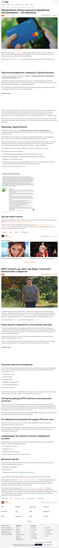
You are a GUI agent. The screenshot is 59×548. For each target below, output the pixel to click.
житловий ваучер (40, 498)
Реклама (18, 532)
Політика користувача (6, 527)
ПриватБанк (4, 232)
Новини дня (18, 516)
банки (11, 232)
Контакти (18, 531)
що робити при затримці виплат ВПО (28, 480)
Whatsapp (34, 538)
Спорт (22, 4)
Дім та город (33, 506)
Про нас (18, 527)
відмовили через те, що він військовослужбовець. (19, 222)
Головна (2, 7)
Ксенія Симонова (9, 237)
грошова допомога (30, 498)
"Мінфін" (17, 59)
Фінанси (7, 7)
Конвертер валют (20, 539)
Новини (8, 4)
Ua (53, 1)
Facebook (34, 536)
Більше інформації (48, 544)
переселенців (29, 315)
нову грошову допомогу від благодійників (34, 488)
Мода (2, 516)
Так (38, 544)
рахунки (16, 232)
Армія (13, 4)
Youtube (34, 527)
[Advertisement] (22, 65)
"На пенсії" (37, 320)
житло (11, 498)
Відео (32, 4)
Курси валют (19, 538)
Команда (18, 536)
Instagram (34, 533)
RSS (47, 536)
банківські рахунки (24, 232)
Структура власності (20, 534)
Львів (31, 511)
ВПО (23, 498)
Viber (33, 531)
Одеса (31, 516)
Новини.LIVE (15, 320)
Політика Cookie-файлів (6, 534)
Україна (4, 4)
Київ (16, 511)
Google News (50, 529)
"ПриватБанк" (18, 52)
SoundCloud (49, 533)
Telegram (34, 529)
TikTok (48, 527)
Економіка (17, 4)
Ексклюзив (4, 511)
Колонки (27, 4)
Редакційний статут (5, 531)
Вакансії (18, 529)
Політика (46, 516)
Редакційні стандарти (6, 532)
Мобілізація (46, 511)
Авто (2, 506)
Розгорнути (29, 521)
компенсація (17, 498)
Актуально (18, 506)
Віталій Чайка (8, 503)
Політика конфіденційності (7, 529)
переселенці (4, 498)
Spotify (48, 531)
